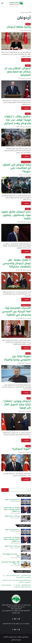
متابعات (28, 65)
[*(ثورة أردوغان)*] (16, 462)
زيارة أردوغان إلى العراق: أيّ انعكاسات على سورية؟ (16, 168)
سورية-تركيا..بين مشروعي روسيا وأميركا (17, 358)
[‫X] (17, 619)
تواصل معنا (16, 623)
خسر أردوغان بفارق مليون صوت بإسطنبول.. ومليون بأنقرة (16, 215)
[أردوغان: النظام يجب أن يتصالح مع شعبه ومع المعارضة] (16, 89)
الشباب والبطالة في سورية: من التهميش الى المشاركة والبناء (17, 576)
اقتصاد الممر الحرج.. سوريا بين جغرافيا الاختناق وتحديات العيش (17, 581)
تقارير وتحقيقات (26, 162)
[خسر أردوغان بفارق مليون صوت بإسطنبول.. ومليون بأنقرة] (16, 233)
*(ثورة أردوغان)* (21, 449)
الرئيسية (27, 12)
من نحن (22, 623)
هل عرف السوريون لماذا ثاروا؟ (11, 555)
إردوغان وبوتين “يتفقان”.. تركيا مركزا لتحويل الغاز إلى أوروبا (16, 404)
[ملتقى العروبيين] (16, 3)
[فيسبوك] (19, 619)
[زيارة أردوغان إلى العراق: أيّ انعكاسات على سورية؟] (16, 185)
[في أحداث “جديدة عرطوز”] (26, 518)
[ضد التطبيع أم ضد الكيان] (26, 502)
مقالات (28, 24)
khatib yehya (27, 575)
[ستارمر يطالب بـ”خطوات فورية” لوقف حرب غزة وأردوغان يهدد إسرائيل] (16, 137)
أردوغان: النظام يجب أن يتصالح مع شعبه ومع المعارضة (17, 71)
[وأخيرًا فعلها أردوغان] (16, 41)
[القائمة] (2, 4)
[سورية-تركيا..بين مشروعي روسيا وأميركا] (16, 374)
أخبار (29, 398)
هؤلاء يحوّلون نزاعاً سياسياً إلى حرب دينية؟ (10, 563)
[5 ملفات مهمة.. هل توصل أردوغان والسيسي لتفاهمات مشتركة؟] (16, 281)
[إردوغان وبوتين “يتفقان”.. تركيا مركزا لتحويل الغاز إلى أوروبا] (16, 421)
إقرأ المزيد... (25, 60)
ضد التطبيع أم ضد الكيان (12, 499)
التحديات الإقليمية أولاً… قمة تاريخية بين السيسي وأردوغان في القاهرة (16, 311)
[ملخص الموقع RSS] (13, 619)
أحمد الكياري (14, 640)
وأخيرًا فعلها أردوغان (19, 27)
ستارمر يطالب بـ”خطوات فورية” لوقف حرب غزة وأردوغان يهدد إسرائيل (17, 120)
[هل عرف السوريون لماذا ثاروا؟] (26, 556)
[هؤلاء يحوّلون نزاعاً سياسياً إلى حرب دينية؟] (26, 564)
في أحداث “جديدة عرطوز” (12, 516)
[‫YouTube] (15, 619)
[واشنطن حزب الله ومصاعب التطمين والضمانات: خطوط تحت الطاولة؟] (26, 510)
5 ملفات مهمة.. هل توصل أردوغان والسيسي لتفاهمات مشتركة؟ (17, 263)
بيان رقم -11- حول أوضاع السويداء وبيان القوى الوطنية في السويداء (16, 586)
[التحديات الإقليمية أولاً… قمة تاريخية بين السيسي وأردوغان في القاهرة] (16, 329)
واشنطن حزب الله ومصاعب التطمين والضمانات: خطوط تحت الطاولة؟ (12, 509)
